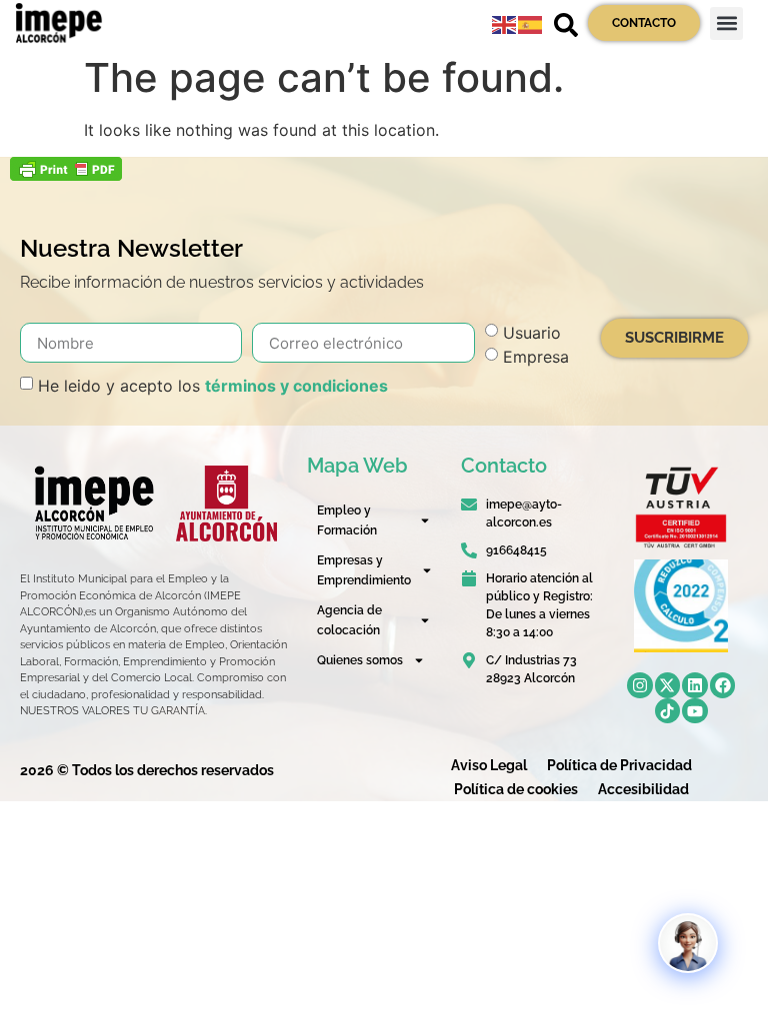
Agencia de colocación (349, 620)
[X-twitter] (668, 685)
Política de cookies (516, 789)
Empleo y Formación (347, 520)
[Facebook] (723, 685)
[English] (505, 23)
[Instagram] (640, 685)
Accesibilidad (643, 789)
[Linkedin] (695, 685)
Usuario (532, 333)
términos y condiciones (296, 386)
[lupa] (566, 25)
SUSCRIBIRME (674, 338)
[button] (726, 23)
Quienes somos (360, 660)
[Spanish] (531, 23)
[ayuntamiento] (226, 503)
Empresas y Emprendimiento (364, 570)
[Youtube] (695, 711)
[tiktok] (668, 711)
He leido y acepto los (213, 386)
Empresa (536, 357)
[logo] (93, 503)
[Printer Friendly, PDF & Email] (66, 175)
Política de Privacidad (619, 765)
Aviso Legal (489, 765)
